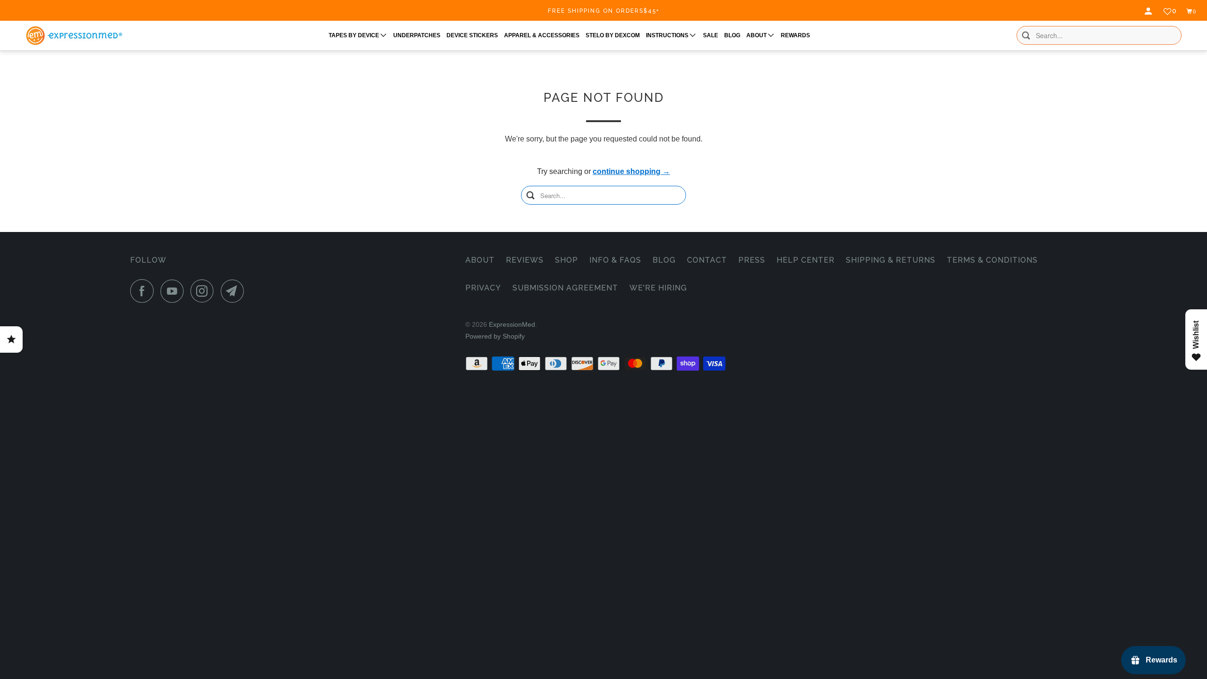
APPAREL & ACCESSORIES (541, 35)
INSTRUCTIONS (668, 35)
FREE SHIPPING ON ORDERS (604, 11)
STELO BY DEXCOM (613, 35)
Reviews (525, 260)
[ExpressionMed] (73, 35)
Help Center (806, 260)
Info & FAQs (615, 260)
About (480, 260)
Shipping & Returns (890, 260)
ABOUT (757, 35)
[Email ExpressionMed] (235, 291)
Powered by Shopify (495, 336)
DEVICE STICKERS (472, 35)
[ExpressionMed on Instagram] (204, 291)
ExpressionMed (512, 324)
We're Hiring (658, 287)
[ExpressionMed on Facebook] (144, 291)
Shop (566, 260)
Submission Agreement (565, 287)
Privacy (483, 287)
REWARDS (795, 35)
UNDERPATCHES (416, 35)
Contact (707, 260)
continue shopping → (631, 171)
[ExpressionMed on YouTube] (174, 291)
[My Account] (1149, 11)
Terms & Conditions (992, 260)
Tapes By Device (354, 35)
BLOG (732, 35)
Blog (664, 260)
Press (751, 260)
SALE (710, 35)
